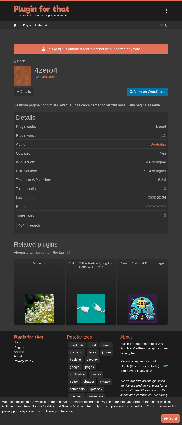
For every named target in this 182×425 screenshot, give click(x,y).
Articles (19, 351)
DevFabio (47, 77)
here (40, 411)
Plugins (19, 347)
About (18, 356)
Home (18, 342)
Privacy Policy (23, 361)
